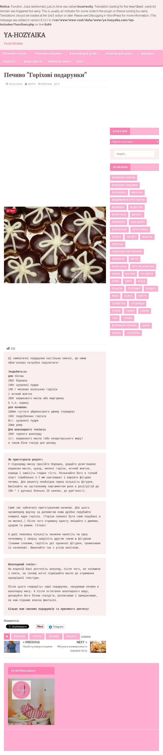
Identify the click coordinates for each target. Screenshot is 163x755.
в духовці (119, 192)
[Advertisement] (55, 119)
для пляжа (140, 229)
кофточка (119, 266)
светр (142, 296)
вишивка (118, 207)
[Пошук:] (134, 154)
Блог (80, 61)
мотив (130, 273)
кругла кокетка (143, 266)
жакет (116, 236)
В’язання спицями (48, 53)
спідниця (137, 303)
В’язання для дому (118, 53)
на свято (147, 273)
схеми (144, 310)
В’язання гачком (14, 53)
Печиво (54, 636)
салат (128, 296)
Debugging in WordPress (105, 15)
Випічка (47, 83)
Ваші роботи (33, 61)
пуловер (134, 288)
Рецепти (9, 61)
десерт (137, 214)
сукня (116, 310)
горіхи (37, 636)
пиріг (128, 281)
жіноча (147, 236)
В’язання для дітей (83, 53)
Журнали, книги (59, 61)
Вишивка (147, 53)
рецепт (72, 636)
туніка (127, 318)
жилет (131, 236)
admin (32, 83)
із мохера (133, 333)
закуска (117, 244)
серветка (118, 303)
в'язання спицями (125, 185)
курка (116, 273)
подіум (117, 288)
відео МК (136, 207)
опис (115, 281)
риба (115, 296)
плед (141, 281)
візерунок (119, 214)
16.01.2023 (15, 83)
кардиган (118, 259)
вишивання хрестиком (128, 199)
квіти (134, 259)
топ (114, 318)
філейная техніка (124, 325)
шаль (146, 325)
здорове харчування (127, 251)
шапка (116, 333)
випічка (19, 636)
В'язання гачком (123, 177)
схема (130, 310)
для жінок (119, 229)
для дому (138, 222)
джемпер (118, 222)
